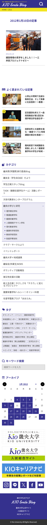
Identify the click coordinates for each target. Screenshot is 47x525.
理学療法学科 (11, 211)
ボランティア (8, 315)
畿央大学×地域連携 (12, 257)
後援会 (14, 346)
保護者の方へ (31, 324)
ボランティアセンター (23, 332)
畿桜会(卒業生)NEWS (13, 264)
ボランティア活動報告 (13, 270)
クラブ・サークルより (13, 245)
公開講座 (6, 346)
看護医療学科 (11, 215)
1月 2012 (23, 384)
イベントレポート (11, 251)
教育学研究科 (11, 234)
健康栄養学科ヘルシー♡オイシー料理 (21, 292)
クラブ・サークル (29, 328)
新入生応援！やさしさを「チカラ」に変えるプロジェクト (23, 284)
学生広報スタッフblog (13, 184)
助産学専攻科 (11, 239)
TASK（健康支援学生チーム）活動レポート (22, 192)
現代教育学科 (11, 227)
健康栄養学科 (11, 219)
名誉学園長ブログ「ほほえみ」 (18, 298)
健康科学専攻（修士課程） (25, 337)
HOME (4, 9)
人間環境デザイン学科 (15, 223)
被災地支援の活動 (11, 277)
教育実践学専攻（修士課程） (30, 346)
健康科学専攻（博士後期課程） (15, 341)
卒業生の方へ (36, 319)
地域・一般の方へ (20, 350)
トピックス (7, 350)
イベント (18, 315)
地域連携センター (9, 319)
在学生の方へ (34, 341)
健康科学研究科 (12, 231)
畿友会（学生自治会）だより (16, 178)
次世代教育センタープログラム (18, 199)
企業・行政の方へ (17, 324)
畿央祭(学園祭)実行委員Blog (16, 171)
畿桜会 (5, 324)
